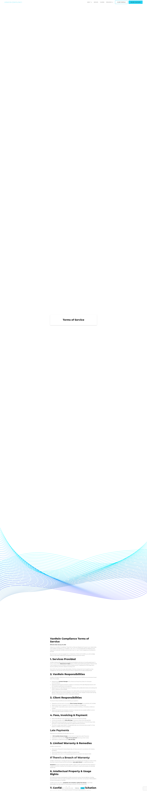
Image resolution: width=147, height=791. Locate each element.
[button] (89, 2)
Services (96, 2)
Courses (102, 2)
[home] (13, 2)
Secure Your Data (136, 2)
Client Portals (121, 2)
